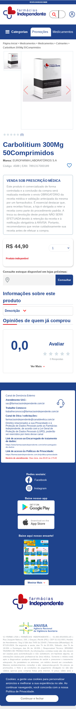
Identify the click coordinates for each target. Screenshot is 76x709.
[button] (13, 61)
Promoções (40, 31)
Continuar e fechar (32, 698)
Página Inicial (10, 43)
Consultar (64, 279)
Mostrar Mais (35, 582)
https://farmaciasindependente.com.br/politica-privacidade (31, 454)
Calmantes (62, 43)
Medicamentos (63, 31)
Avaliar (56, 343)
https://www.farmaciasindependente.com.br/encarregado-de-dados (31, 446)
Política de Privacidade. (20, 691)
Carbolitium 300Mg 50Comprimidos (22, 47)
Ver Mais (36, 366)
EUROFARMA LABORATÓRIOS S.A (35, 160)
